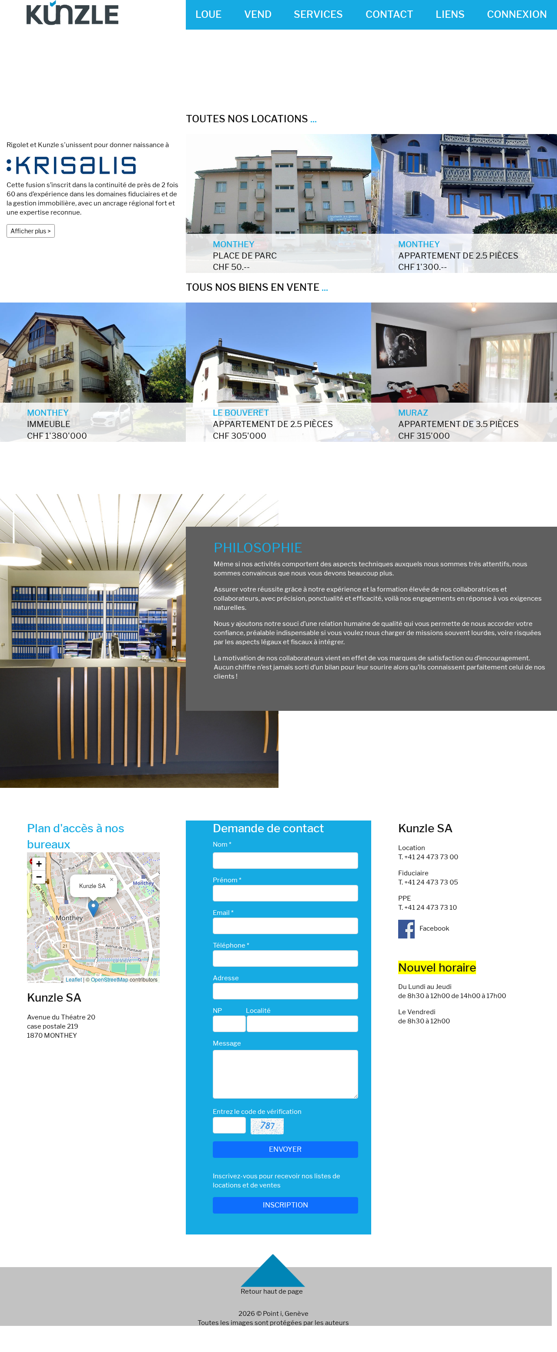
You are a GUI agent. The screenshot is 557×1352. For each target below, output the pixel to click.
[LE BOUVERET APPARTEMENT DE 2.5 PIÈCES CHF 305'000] (279, 372)
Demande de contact (268, 828)
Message (227, 1043)
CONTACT (389, 14)
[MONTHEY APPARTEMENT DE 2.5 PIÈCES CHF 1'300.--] (464, 203)
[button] (93, 909)
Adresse (226, 978)
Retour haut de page (272, 1291)
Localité (258, 1011)
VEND (258, 14)
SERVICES (318, 14)
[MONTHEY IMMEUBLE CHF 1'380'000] (93, 372)
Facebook (433, 928)
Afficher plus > (30, 231)
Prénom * (227, 880)
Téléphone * (231, 945)
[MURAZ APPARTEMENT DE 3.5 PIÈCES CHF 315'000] (464, 372)
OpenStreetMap (109, 979)
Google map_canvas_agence (92, 917)
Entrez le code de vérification (257, 1112)
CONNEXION (517, 14)
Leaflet (74, 979)
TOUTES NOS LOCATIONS (251, 119)
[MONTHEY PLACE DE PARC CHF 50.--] (279, 203)
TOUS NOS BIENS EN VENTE (257, 287)
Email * (223, 913)
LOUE (208, 14)
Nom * (222, 844)
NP (217, 1011)
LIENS (450, 14)
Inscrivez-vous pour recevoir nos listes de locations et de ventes (276, 1180)
